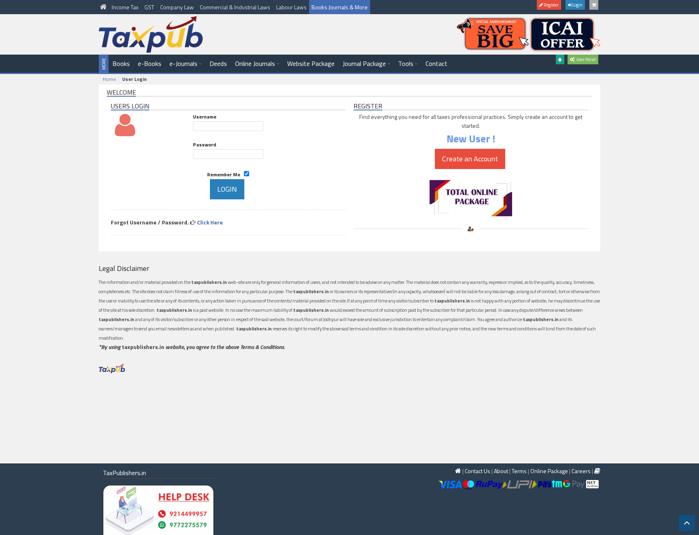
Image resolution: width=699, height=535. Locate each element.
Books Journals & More (339, 7)
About (501, 471)
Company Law (177, 7)
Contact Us (477, 471)
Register (551, 5)
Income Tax (125, 7)
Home (109, 79)
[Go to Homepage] (104, 7)
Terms (519, 471)
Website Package (311, 63)
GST (150, 7)
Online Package (549, 471)
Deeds (218, 63)
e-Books (149, 63)
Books (121, 63)
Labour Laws (291, 7)
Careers (581, 471)
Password (204, 144)
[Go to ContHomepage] (597, 471)
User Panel (585, 59)
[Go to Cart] (593, 5)
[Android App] (560, 59)
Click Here (210, 222)
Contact (436, 63)
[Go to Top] (687, 523)
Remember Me (225, 174)
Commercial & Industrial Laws (236, 7)
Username (204, 117)
